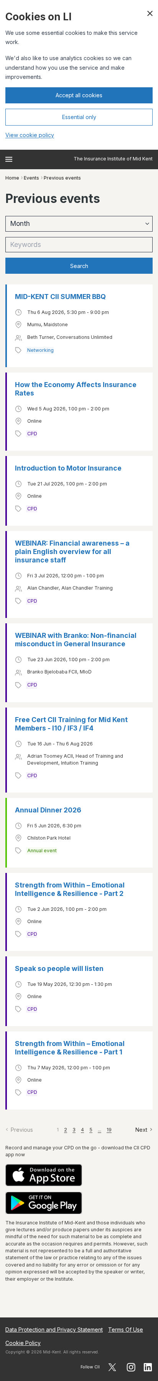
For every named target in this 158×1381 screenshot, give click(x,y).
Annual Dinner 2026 (48, 810)
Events (31, 178)
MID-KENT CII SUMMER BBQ (60, 297)
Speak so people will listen (59, 968)
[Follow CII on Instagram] (131, 1367)
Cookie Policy (23, 1343)
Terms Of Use (125, 1329)
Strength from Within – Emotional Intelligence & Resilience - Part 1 (70, 1047)
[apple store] (79, 1175)
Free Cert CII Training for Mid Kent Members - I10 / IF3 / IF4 (71, 724)
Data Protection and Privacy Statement (54, 1329)
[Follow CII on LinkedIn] (148, 1367)
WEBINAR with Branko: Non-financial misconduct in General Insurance (76, 639)
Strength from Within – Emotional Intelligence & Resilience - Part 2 (70, 889)
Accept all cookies (79, 95)
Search (79, 266)
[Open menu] (8, 159)
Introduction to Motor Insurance (68, 468)
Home (12, 178)
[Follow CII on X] (112, 1367)
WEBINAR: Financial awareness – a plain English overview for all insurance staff (72, 551)
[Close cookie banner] (150, 13)
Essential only (79, 117)
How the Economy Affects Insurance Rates (76, 389)
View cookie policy (29, 135)
